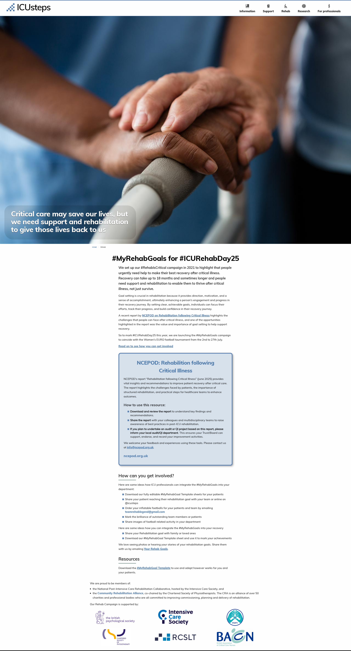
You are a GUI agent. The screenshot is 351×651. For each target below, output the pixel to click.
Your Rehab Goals (156, 549)
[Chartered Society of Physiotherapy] (115, 637)
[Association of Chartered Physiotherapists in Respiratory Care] (235, 617)
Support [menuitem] (268, 11)
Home (94, 247)
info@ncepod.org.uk (140, 447)
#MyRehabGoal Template (153, 568)
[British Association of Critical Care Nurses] (235, 637)
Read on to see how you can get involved (145, 346)
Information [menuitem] (247, 11)
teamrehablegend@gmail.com (145, 511)
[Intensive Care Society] (175, 617)
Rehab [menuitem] (285, 11)
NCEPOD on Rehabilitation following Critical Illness (176, 315)
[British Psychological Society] (116, 617)
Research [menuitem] (304, 11)
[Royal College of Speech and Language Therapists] (175, 637)
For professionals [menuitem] (329, 11)
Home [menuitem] (14, 4)
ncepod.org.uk (136, 456)
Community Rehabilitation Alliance (120, 593)
